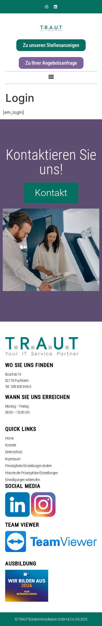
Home (9, 438)
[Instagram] (46, 7)
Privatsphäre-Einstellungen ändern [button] (28, 466)
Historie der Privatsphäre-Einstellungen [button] (31, 473)
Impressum (13, 459)
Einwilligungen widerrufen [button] (22, 479)
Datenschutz (13, 452)
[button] (51, 76)
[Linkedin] (55, 7)
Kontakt (10, 445)
